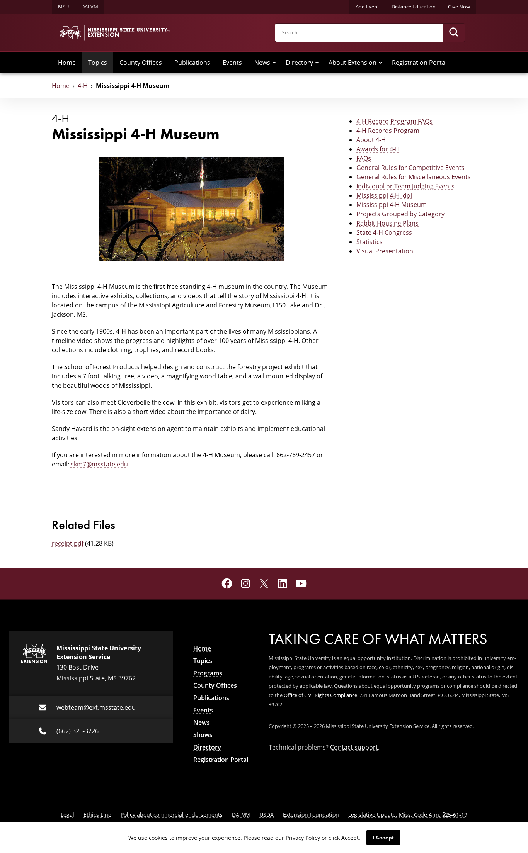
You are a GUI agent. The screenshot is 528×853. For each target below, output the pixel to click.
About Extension (352, 62)
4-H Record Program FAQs (394, 121)
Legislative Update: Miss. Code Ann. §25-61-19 (407, 814)
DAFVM (89, 6)
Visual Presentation (384, 251)
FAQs (363, 158)
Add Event (367, 6)
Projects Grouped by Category (400, 214)
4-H (83, 85)
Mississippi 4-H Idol (384, 195)
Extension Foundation (311, 814)
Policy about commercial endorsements (172, 814)
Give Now (459, 6)
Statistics (369, 241)
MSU (63, 6)
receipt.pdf (67, 543)
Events (232, 62)
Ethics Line (97, 814)
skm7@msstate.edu (99, 464)
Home (67, 62)
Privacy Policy (303, 837)
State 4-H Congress (384, 232)
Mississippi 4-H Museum (391, 204)
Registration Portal (419, 62)
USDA (266, 814)
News (262, 62)
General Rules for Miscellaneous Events (413, 177)
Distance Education (414, 6)
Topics (97, 62)
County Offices (140, 62)
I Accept (383, 837)
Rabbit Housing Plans (387, 223)
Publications (192, 62)
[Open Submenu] (274, 62)
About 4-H (371, 140)
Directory (299, 62)
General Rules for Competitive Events (410, 167)
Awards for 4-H (378, 149)
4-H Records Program (387, 130)
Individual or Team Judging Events (405, 186)
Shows (203, 735)
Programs (207, 673)
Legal (67, 814)
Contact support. (355, 747)
